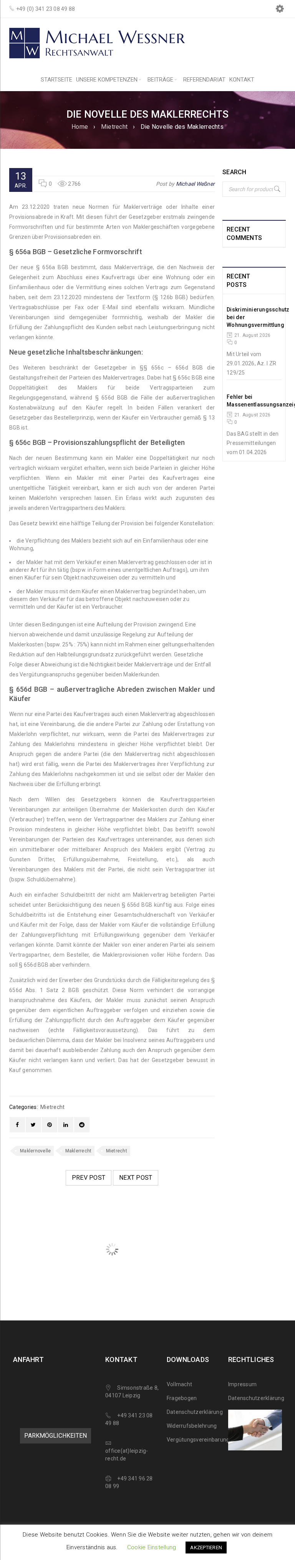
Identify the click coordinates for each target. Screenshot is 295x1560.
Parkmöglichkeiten (55, 1435)
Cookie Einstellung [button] (151, 1547)
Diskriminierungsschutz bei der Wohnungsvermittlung (258, 317)
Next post (135, 1177)
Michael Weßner (195, 184)
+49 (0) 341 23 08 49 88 (45, 9)
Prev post (88, 1177)
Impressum (242, 1384)
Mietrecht (114, 126)
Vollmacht (179, 1384)
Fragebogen (182, 1398)
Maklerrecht (78, 1151)
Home (79, 126)
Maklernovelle (35, 1151)
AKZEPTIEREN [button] (206, 1547)
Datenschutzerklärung (195, 1412)
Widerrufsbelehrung (192, 1426)
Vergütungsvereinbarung (198, 1440)
